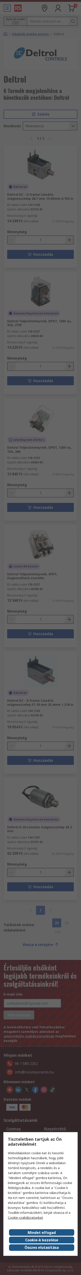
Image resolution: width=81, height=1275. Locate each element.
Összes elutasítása (42, 1247)
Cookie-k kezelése (41, 1240)
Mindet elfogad (42, 1232)
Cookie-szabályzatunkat (25, 1217)
